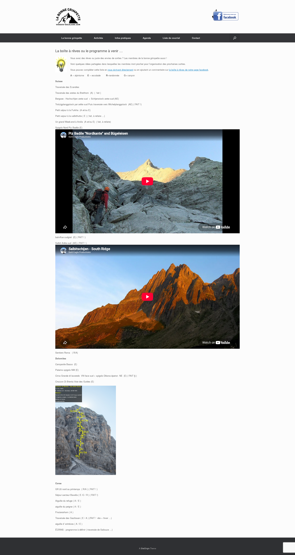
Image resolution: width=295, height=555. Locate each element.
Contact (196, 38)
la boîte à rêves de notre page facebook (188, 69)
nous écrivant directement (120, 69)
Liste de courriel (171, 38)
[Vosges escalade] (68, 17)
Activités (98, 38)
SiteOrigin (145, 548)
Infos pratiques (123, 38)
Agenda (147, 38)
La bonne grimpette (71, 38)
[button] (235, 37)
